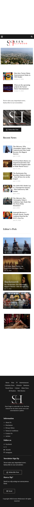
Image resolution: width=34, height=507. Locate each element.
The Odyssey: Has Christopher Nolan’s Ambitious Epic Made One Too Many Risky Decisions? (22, 202)
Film (12, 383)
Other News (25, 388)
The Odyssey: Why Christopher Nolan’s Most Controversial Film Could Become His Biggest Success (21, 150)
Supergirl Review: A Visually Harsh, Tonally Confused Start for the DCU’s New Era (21, 215)
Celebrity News (9, 385)
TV (17, 383)
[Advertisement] (17, 17)
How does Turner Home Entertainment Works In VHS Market (22, 75)
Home (7, 383)
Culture (17, 388)
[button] (31, 36)
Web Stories (21, 391)
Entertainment (24, 383)
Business (26, 385)
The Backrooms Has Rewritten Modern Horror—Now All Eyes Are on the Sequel (21, 176)
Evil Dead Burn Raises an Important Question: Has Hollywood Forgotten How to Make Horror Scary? (22, 163)
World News (9, 388)
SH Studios (12, 391)
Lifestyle (19, 385)
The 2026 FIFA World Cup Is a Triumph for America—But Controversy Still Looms (22, 188)
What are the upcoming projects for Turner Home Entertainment (22, 87)
